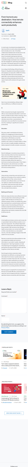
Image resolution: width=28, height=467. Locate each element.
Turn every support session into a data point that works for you (10, 364)
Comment (4, 296)
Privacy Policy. (5, 327)
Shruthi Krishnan (7, 402)
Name (3, 316)
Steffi (7, 30)
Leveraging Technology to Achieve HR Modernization (10, 399)
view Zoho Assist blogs (13, 413)
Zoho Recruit (4, 396)
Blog (10, 3)
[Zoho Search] (26, 2)
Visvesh (5, 368)
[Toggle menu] (26, 8)
